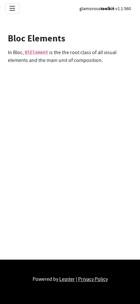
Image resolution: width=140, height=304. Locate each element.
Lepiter (67, 279)
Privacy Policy (93, 279)
